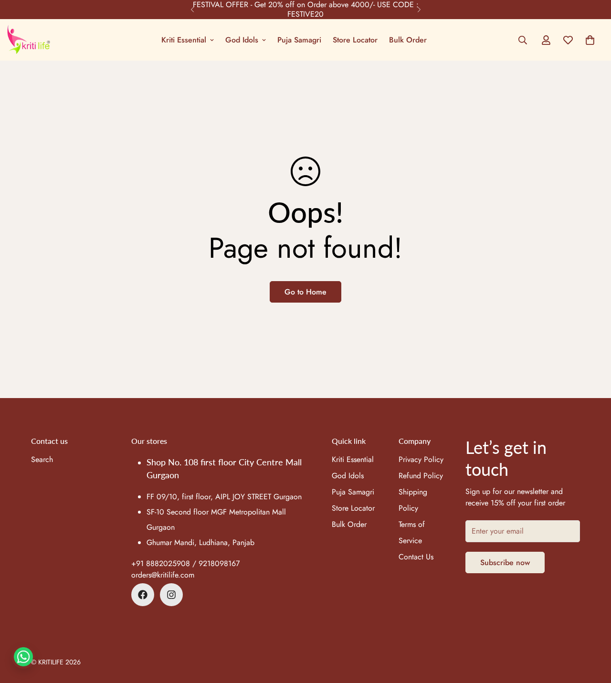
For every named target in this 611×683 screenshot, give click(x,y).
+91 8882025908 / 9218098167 (185, 563)
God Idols (241, 39)
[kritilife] (28, 40)
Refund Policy (421, 476)
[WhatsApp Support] (23, 657)
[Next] (419, 9)
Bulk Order (408, 39)
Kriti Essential (183, 39)
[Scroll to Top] (592, 631)
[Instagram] (171, 594)
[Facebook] (142, 594)
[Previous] (192, 9)
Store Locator (355, 39)
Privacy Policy (421, 459)
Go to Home (305, 291)
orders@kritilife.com (162, 574)
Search (42, 459)
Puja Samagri (299, 39)
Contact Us (416, 557)
